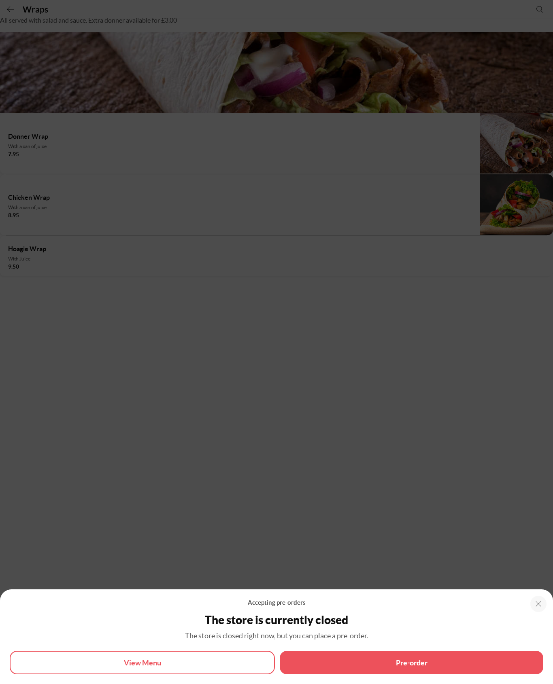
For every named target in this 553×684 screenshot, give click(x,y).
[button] (538, 604)
